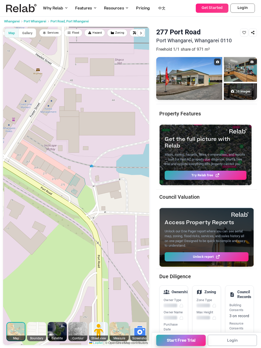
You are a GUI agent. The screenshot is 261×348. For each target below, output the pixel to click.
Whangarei (12, 21)
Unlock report (203, 257)
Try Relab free (202, 175)
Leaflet (97, 342)
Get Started (212, 7)
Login (243, 7)
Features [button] (83, 8)
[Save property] (244, 33)
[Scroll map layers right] (141, 33)
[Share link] (253, 33)
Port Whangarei (35, 21)
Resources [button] (114, 8)
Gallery (27, 33)
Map (11, 33)
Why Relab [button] (53, 8)
